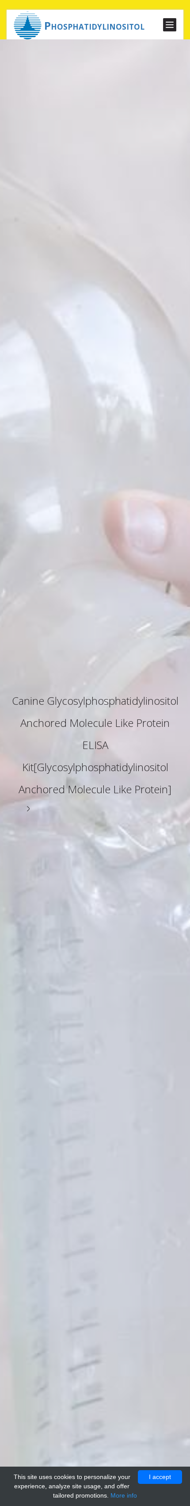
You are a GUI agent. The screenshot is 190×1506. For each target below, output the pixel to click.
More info (123, 1495)
